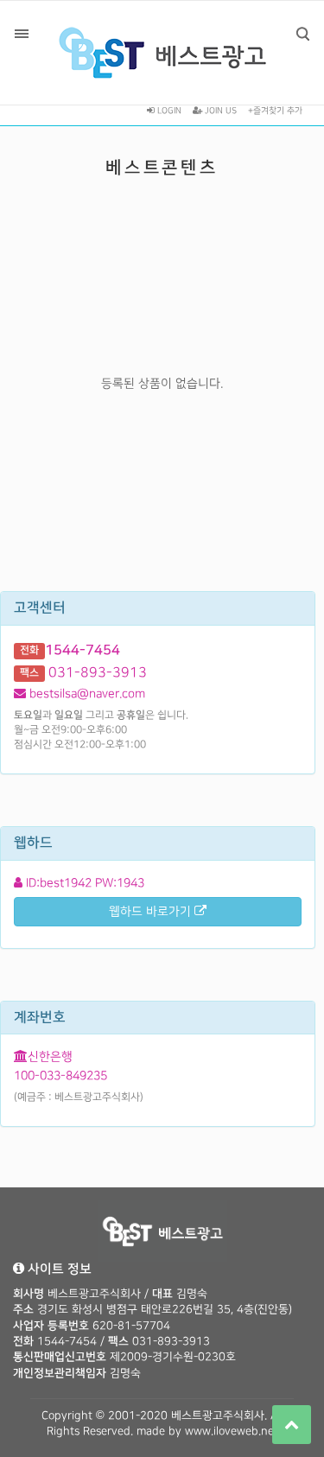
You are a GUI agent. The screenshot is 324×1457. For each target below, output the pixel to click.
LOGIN (168, 110)
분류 (22, 34)
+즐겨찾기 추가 (275, 110)
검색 (302, 34)
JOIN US (219, 110)
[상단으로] (291, 1424)
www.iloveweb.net (231, 1431)
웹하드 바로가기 (151, 911)
